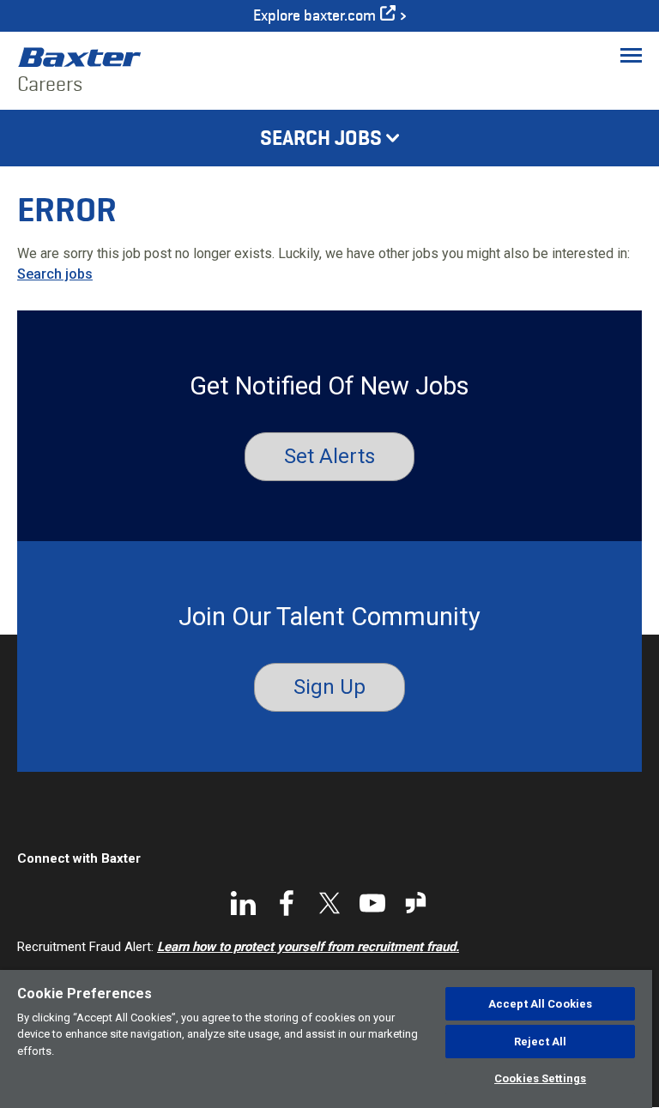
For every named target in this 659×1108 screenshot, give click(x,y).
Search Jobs (321, 138)
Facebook (286, 903)
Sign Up (329, 687)
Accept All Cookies (540, 1003)
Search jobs (55, 274)
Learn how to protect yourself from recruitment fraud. (308, 946)
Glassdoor (415, 903)
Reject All (540, 1041)
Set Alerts (329, 456)
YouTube (372, 903)
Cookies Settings (540, 1078)
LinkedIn (243, 903)
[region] (326, 1039)
